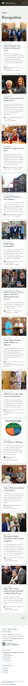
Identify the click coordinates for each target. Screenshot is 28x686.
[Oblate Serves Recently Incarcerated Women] (14, 380)
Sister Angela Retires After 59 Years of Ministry (12, 343)
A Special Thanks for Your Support (12, 198)
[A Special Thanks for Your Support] (14, 183)
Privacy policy (10, 682)
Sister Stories (15, 290)
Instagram (6, 670)
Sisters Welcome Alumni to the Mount (14, 489)
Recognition (10, 70)
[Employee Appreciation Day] (14, 134)
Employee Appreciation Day (13, 149)
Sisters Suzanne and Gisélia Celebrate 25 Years (12, 48)
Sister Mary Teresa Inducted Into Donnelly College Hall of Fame (13, 591)
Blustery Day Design (11, 684)
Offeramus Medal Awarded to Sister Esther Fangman (14, 539)
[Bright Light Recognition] (14, 230)
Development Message (13, 442)
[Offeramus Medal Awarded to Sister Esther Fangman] (14, 522)
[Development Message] (14, 428)
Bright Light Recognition (9, 245)
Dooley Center (16, 364)
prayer (15, 638)
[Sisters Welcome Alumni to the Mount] (14, 474)
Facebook (6, 668)
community (10, 634)
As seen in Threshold (9, 364)
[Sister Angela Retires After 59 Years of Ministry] (14, 326)
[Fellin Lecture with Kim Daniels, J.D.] (14, 84)
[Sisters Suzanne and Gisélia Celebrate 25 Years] (14, 32)
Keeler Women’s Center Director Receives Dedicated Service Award (13, 296)
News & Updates (8, 43)
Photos (6, 70)
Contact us (6, 658)
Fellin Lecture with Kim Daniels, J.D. (13, 99)
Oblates (21, 412)
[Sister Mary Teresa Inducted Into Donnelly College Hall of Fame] (14, 575)
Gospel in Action (8, 120)
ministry (19, 638)
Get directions (7, 657)
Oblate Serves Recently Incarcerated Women (13, 395)
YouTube (6, 672)
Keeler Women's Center (9, 312)
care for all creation (7, 640)
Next (23, 617)
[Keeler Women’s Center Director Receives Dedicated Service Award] (14, 278)
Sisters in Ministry (16, 70)
